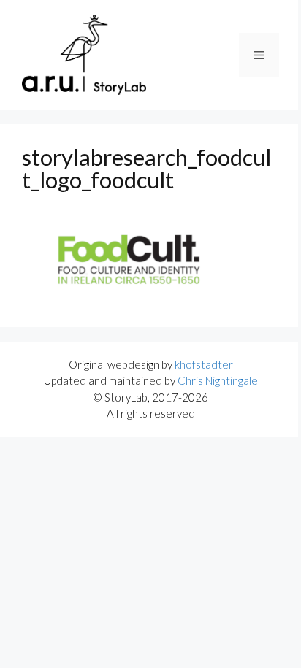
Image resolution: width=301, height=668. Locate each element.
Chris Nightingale (218, 380)
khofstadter (204, 364)
